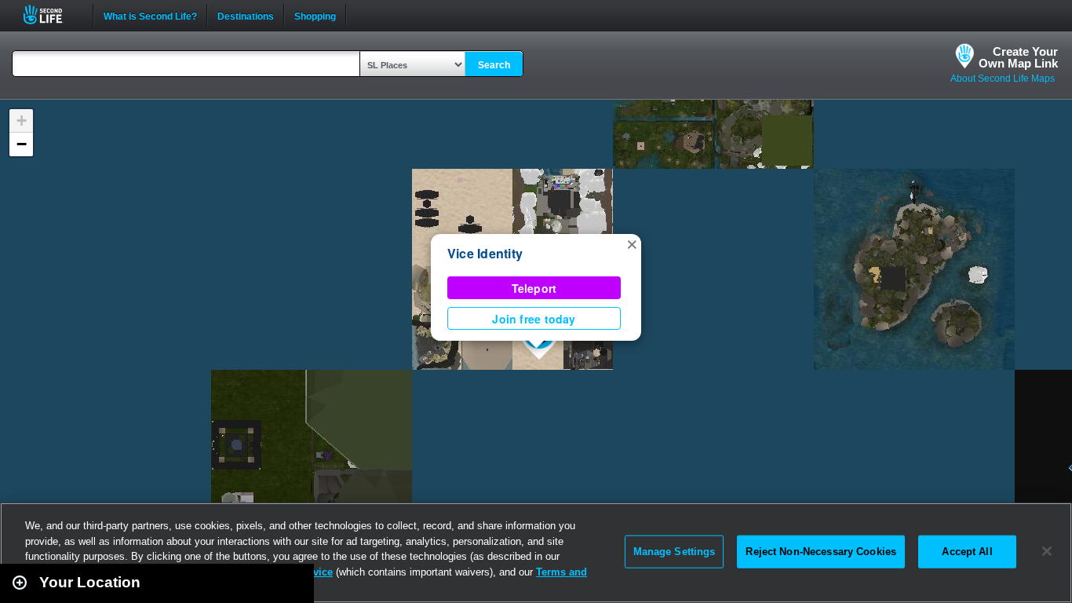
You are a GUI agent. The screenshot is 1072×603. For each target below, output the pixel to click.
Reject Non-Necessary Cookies (821, 551)
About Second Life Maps (1002, 78)
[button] (631, 243)
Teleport (534, 288)
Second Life (51, 14)
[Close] (1047, 551)
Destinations (245, 15)
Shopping (315, 15)
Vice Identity (485, 253)
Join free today (533, 319)
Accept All (967, 551)
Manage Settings (674, 551)
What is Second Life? (150, 15)
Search (494, 65)
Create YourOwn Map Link (1018, 57)
